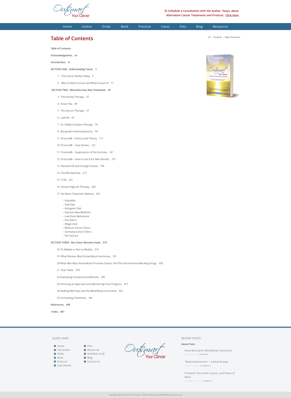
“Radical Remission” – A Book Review (206, 361)
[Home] (209, 37)
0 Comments (203, 354)
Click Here (232, 15)
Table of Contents (232, 37)
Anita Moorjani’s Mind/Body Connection (208, 350)
